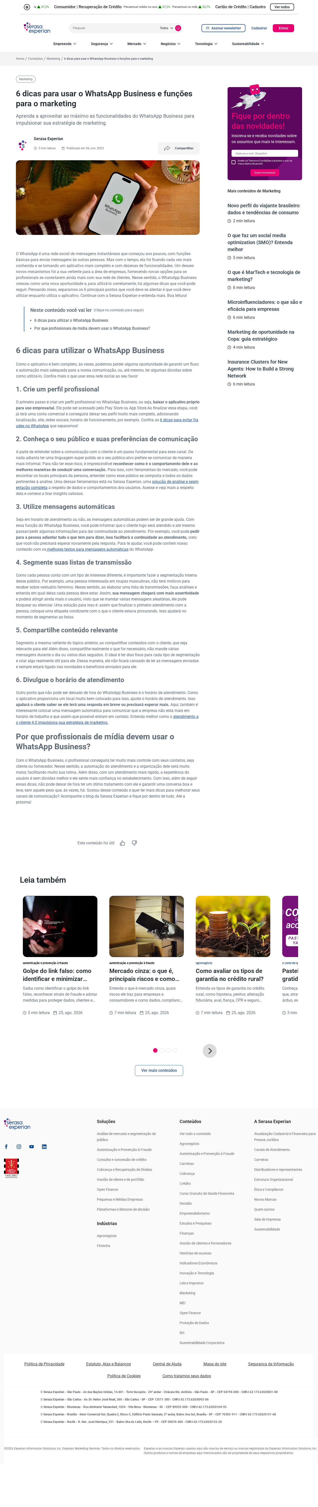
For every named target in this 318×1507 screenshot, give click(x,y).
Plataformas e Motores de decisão (123, 1209)
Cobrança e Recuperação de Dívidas (124, 1170)
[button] (210, 1051)
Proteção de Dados (194, 1323)
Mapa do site (214, 1364)
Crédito (185, 1183)
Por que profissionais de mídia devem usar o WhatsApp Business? (92, 328)
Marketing (187, 1293)
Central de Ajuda (167, 1364)
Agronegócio (107, 1236)
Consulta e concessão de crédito (122, 1160)
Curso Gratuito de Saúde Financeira (207, 1193)
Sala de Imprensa (267, 1219)
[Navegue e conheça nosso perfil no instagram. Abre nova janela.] (19, 1147)
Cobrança (187, 1174)
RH (182, 1333)
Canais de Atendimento (272, 1150)
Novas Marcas (265, 1199)
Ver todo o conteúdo (195, 1134)
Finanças (187, 1233)
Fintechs (103, 1246)
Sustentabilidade (245, 44)
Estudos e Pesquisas (195, 1223)
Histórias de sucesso (195, 1253)
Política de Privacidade (44, 1364)
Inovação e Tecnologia (197, 1273)
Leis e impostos (191, 1283)
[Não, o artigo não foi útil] (134, 843)
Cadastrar (259, 28)
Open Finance (107, 1189)
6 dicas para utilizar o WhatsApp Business (71, 320)
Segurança (99, 44)
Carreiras (187, 1164)
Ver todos (282, 7)
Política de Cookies (124, 1376)
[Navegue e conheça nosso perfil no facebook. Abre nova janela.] (6, 1147)
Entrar (283, 28)
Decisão (186, 1203)
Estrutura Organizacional (273, 1180)
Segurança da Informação (271, 1364)
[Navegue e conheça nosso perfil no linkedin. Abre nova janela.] (44, 1147)
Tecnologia (204, 44)
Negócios (168, 44)
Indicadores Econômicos (198, 1263)
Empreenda (62, 44)
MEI (183, 1303)
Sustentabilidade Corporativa (202, 1343)
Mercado (134, 44)
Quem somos (264, 1209)
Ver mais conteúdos (159, 1070)
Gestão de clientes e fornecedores (205, 1243)
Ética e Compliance (268, 1189)
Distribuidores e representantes (278, 1170)
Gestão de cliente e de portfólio (120, 1180)
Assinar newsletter (226, 28)
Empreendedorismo (195, 1213)
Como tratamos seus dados (186, 1376)
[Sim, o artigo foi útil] (122, 843)
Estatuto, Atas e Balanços (108, 1364)
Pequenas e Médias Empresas (120, 1199)
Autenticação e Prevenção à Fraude (124, 1150)
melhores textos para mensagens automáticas (87, 549)
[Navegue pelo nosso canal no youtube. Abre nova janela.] (31, 1147)
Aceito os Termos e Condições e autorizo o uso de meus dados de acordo (265, 162)
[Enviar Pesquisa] (178, 28)
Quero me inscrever (264, 172)
